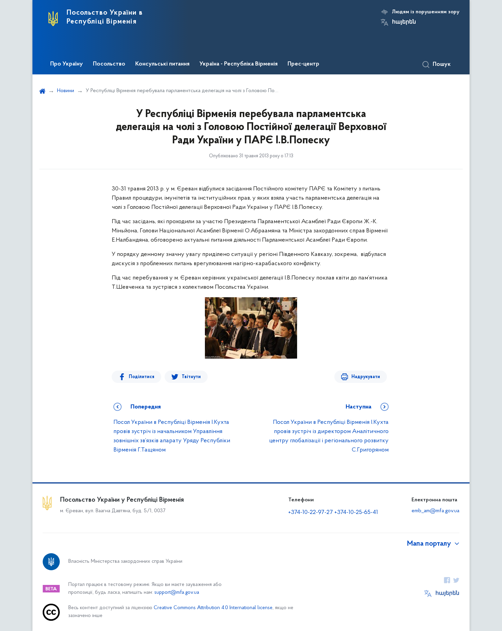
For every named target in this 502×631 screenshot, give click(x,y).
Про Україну (66, 64)
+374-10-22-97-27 (310, 513)
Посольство (109, 64)
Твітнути (191, 376)
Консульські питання (162, 64)
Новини (65, 91)
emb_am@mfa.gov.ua (435, 511)
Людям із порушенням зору (425, 12)
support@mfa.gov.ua (176, 592)
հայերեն (404, 22)
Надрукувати (365, 376)
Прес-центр (303, 64)
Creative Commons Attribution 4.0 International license (213, 608)
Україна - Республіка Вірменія (238, 64)
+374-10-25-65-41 (356, 513)
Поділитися (141, 376)
